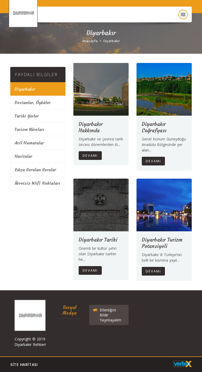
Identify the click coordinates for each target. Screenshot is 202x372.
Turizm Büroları (29, 129)
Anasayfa (90, 40)
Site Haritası (24, 364)
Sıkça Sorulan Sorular (35, 169)
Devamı (90, 155)
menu (183, 14)
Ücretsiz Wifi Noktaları (37, 183)
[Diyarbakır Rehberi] (26, 18)
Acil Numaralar (29, 142)
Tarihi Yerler (26, 116)
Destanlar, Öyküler (32, 102)
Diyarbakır (111, 40)
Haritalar (23, 156)
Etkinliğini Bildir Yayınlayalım (110, 314)
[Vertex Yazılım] (182, 364)
